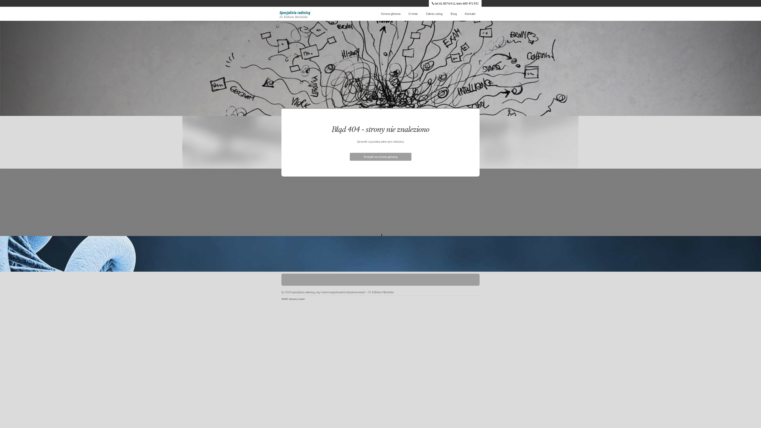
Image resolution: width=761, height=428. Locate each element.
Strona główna (391, 14)
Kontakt (470, 14)
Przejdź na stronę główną (381, 157)
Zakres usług (434, 14)
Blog (453, 14)
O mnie (413, 14)
